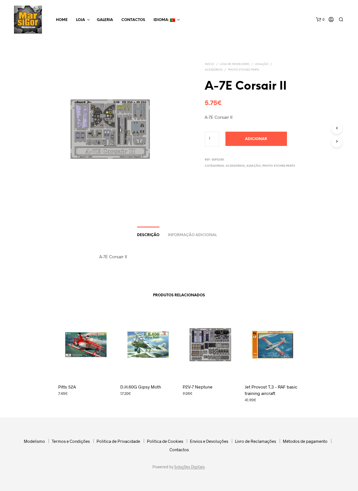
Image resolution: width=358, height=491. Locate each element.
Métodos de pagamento (305, 441)
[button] (320, 19)
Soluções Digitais (189, 467)
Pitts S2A (67, 386)
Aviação (261, 64)
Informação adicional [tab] (192, 235)
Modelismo (34, 441)
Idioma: (162, 20)
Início (209, 64)
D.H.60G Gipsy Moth (140, 386)
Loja (80, 20)
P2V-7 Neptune (198, 386)
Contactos (133, 20)
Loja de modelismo (234, 64)
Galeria (105, 20)
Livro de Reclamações (255, 441)
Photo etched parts (243, 69)
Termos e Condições (71, 441)
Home (62, 20)
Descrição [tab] (148, 235)
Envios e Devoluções (209, 441)
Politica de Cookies (165, 441)
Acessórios (213, 69)
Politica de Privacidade (118, 441)
